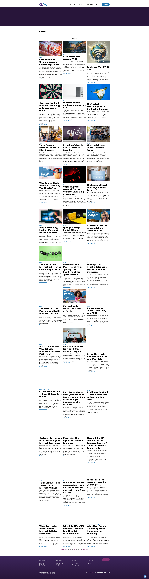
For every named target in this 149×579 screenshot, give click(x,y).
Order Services (75, 563)
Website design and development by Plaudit (47, 573)
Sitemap (53, 572)
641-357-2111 (44, 1)
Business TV (58, 564)
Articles (89, 561)
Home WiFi (41, 564)
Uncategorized (46, 389)
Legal (50, 572)
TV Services (41, 561)
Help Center (74, 561)
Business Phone (59, 563)
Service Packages (42, 563)
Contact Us (90, 560)
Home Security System (44, 565)
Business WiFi (59, 561)
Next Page (85, 549)
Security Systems (59, 565)
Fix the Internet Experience (72, 524)
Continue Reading (43, 78)
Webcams (74, 567)
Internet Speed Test (76, 565)
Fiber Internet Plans (43, 560)
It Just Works (45, 524)
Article (40, 57)
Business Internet (59, 560)
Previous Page (64, 549)
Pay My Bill (74, 560)
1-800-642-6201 (88, 572)
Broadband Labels (43, 567)
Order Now (106, 4)
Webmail (73, 564)
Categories (74, 38)
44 (81, 549)
